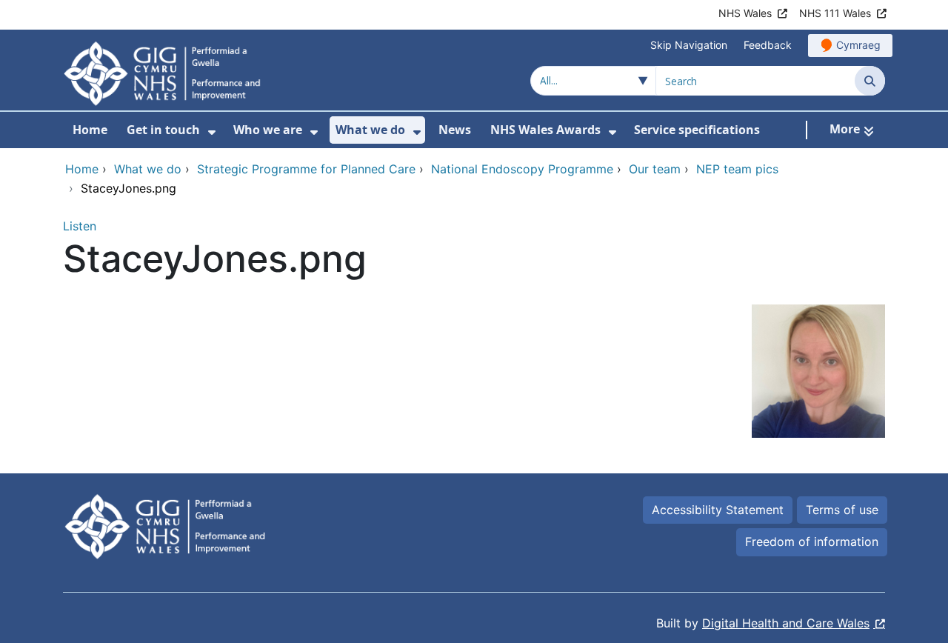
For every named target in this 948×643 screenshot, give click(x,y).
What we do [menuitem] (370, 129)
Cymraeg (858, 45)
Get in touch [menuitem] (163, 129)
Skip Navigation (688, 45)
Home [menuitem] (90, 129)
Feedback (768, 45)
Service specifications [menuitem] (697, 129)
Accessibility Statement (718, 509)
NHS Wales (745, 13)
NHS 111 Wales (835, 13)
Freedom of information (811, 541)
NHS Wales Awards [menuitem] (545, 129)
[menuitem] (212, 132)
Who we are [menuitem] (267, 129)
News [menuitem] (454, 129)
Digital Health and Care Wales (785, 623)
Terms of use (842, 509)
